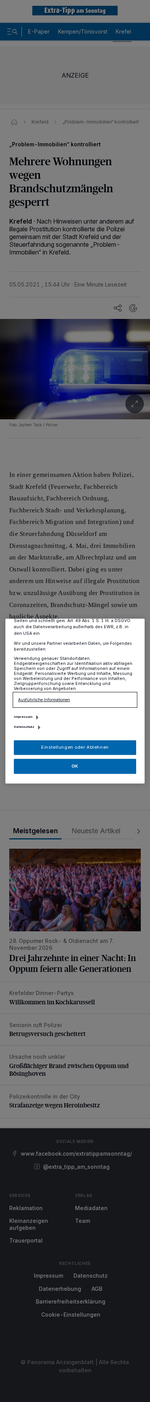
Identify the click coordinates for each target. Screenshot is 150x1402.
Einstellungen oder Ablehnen (74, 747)
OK (75, 766)
